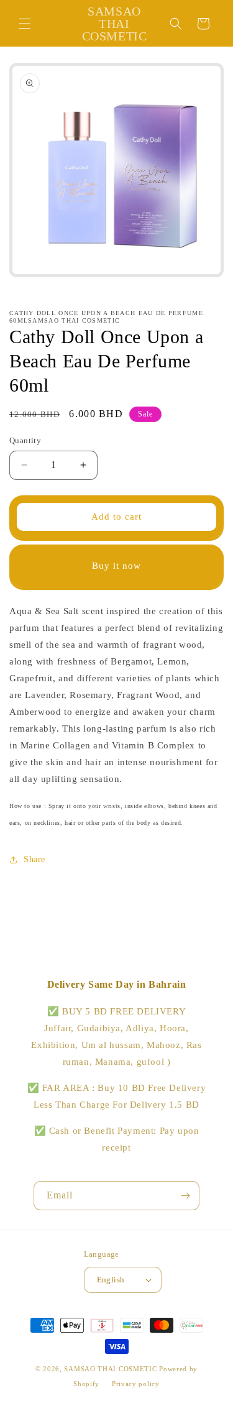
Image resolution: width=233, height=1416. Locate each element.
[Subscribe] (185, 1195)
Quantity (25, 440)
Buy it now (116, 566)
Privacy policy (136, 1383)
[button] (25, 23)
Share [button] (34, 859)
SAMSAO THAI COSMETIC (111, 1368)
